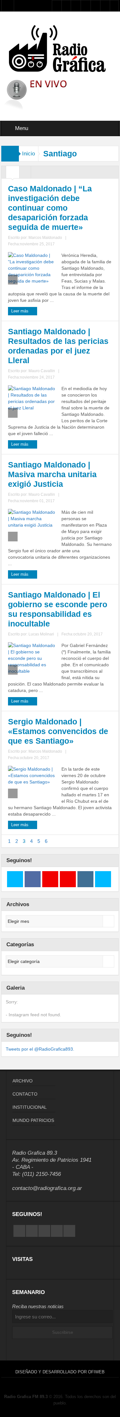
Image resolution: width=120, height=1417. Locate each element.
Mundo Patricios (33, 1120)
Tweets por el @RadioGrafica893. (40, 1049)
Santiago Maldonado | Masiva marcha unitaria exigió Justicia (52, 474)
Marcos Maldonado (45, 237)
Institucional (29, 1107)
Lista (25, 173)
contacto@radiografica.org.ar (47, 1188)
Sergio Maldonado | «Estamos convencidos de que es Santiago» (58, 731)
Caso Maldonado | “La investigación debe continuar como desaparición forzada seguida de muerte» (50, 208)
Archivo (22, 1080)
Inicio (28, 154)
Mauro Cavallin (41, 371)
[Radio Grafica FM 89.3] (60, 49)
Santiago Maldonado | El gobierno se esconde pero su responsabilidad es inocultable (57, 609)
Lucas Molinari (41, 634)
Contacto (24, 1094)
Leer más (20, 311)
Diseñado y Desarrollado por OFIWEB (60, 1371)
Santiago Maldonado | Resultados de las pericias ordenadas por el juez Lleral (58, 346)
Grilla (12, 174)
